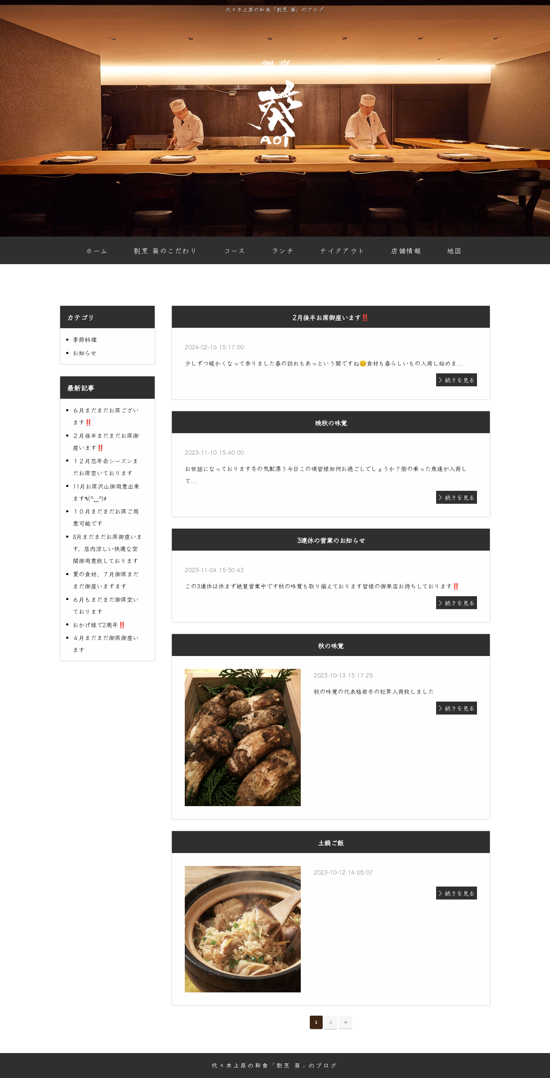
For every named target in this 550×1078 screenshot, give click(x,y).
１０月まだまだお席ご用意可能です (106, 517)
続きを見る (460, 380)
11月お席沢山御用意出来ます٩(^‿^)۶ (106, 492)
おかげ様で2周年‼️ (99, 624)
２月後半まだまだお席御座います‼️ (106, 441)
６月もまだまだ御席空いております (106, 605)
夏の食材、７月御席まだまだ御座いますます (106, 580)
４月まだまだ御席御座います (106, 643)
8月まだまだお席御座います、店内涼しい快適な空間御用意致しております (107, 548)
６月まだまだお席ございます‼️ (106, 416)
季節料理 (85, 339)
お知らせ (85, 352)
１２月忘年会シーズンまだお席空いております (105, 466)
